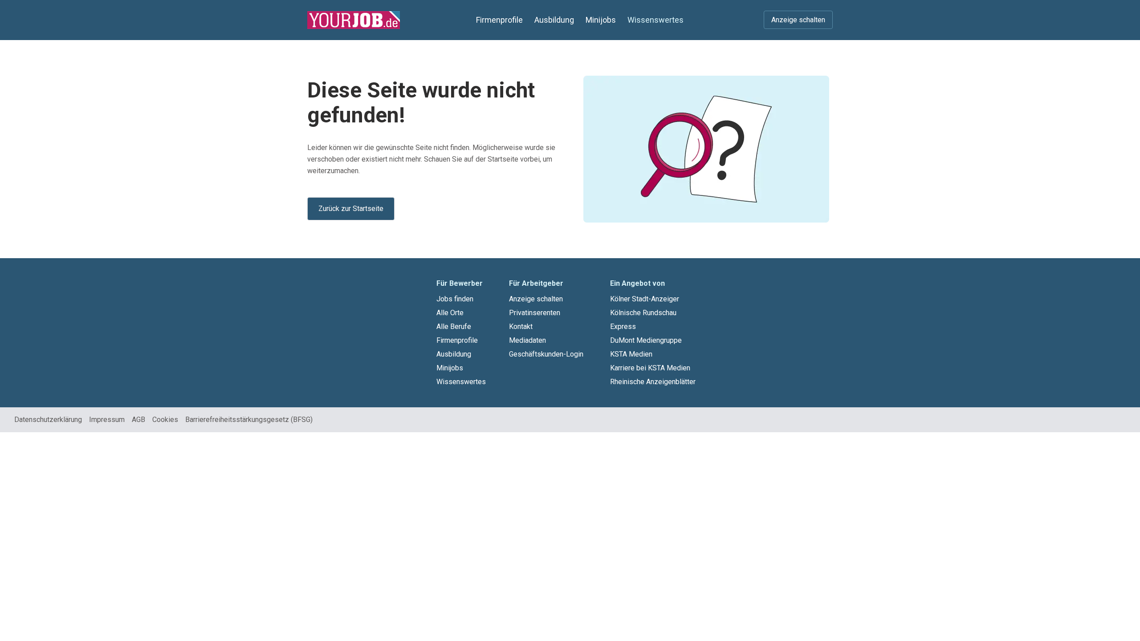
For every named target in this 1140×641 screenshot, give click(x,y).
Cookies (165, 419)
